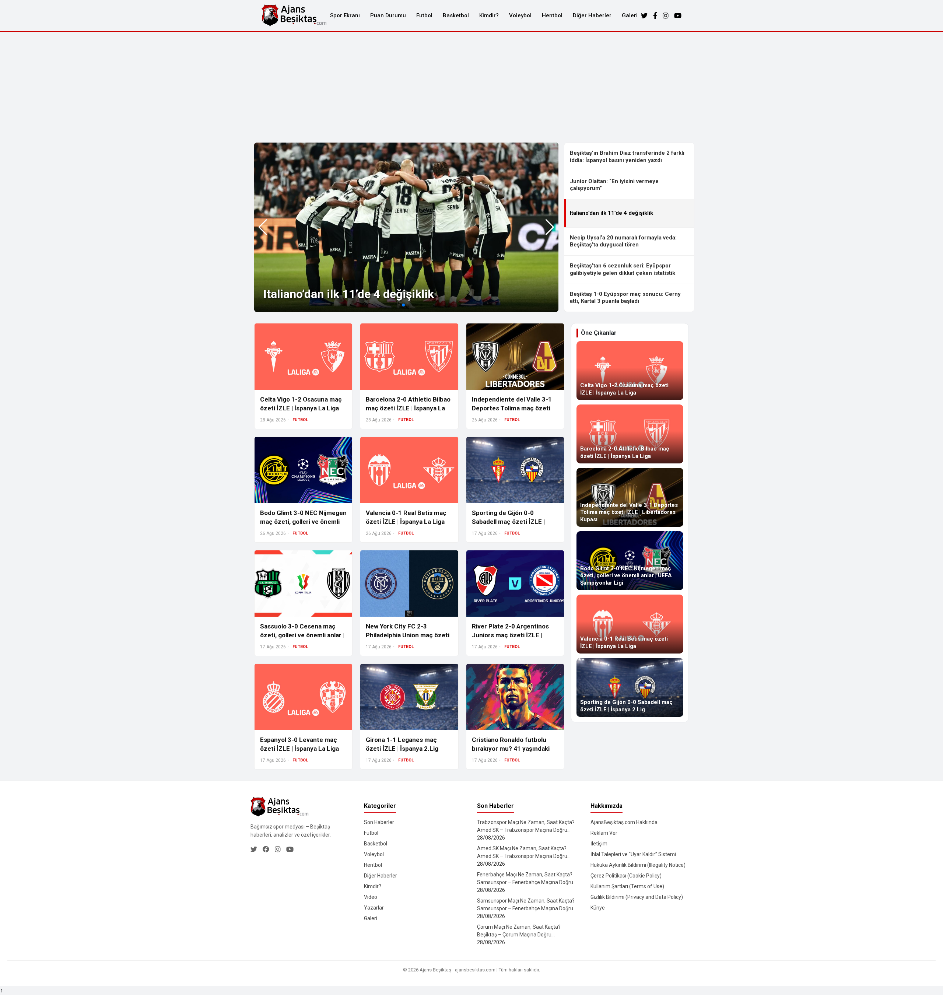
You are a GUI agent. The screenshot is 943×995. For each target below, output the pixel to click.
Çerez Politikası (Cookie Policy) (626, 876)
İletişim (598, 844)
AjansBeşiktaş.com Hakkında (624, 822)
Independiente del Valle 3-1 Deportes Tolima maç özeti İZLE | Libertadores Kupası (512, 408)
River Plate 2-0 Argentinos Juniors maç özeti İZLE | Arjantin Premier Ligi (510, 635)
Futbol (424, 15)
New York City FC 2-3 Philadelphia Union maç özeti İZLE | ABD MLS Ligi (407, 635)
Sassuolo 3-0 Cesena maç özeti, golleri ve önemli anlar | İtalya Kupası (302, 635)
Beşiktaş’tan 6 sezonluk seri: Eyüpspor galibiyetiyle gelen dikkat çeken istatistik (622, 269)
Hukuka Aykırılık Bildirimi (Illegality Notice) (638, 865)
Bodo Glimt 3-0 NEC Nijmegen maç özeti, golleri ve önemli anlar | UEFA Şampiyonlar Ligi (303, 521)
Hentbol (552, 15)
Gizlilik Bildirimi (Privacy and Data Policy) (636, 897)
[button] (550, 227)
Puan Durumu (388, 15)
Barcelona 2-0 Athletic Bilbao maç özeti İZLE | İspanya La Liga (408, 408)
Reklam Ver (603, 833)
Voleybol (520, 15)
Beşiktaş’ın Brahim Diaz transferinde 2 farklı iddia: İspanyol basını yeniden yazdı (627, 157)
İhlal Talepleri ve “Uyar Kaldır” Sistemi (633, 854)
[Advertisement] (471, 87)
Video (370, 897)
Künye (597, 908)
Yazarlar (374, 908)
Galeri (630, 15)
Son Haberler (379, 822)
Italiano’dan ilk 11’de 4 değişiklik (348, 294)
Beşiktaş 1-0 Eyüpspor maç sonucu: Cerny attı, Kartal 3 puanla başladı (625, 298)
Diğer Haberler (592, 15)
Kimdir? (489, 15)
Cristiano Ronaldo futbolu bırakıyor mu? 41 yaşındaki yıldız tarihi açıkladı (511, 748)
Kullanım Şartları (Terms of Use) (627, 886)
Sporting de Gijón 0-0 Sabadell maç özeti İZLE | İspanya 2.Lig (508, 521)
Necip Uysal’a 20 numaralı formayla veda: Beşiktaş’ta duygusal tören (623, 241)
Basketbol (456, 15)
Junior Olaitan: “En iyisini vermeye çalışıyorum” (614, 185)
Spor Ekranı (345, 15)
